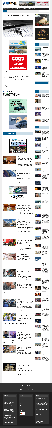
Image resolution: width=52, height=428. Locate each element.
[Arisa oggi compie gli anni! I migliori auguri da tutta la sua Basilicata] (38, 322)
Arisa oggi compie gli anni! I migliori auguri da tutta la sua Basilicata (45, 320)
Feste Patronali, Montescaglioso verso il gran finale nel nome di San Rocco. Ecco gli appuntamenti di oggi (45, 74)
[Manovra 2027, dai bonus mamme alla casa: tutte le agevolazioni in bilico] (9, 259)
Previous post (15, 379)
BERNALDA (24, 8)
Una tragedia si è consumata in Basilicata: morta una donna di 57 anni (45, 294)
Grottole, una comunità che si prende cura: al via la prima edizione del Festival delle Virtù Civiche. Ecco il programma (45, 345)
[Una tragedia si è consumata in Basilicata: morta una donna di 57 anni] (38, 295)
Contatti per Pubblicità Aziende (41, 409)
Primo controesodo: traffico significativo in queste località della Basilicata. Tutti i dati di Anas (25, 302)
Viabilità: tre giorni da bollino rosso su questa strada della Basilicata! (45, 201)
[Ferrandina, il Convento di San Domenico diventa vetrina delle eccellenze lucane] (38, 121)
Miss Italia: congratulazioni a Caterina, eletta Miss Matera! (45, 108)
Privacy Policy (38, 414)
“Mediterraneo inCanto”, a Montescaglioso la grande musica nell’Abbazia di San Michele (23, 222)
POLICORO (16, 8)
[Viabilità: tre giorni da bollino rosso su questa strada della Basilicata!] (38, 202)
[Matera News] (10, 3)
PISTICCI (20, 8)
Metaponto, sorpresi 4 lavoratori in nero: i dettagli (45, 151)
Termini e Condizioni (39, 411)
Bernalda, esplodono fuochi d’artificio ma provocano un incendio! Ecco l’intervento (24, 242)
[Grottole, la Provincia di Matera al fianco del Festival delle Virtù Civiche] (9, 162)
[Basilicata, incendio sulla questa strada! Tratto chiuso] (38, 184)
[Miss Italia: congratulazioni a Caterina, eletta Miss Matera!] (38, 109)
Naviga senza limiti (39, 419)
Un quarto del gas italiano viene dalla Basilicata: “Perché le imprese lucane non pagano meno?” (24, 349)
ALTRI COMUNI (29, 8)
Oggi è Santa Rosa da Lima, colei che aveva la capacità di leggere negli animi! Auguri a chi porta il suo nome (45, 102)
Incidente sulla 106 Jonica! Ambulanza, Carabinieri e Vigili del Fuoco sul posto (45, 95)
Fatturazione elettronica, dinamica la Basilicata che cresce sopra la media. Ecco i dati (24, 273)
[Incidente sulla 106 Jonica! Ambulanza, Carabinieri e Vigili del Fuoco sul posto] (38, 96)
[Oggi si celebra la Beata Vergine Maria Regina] (38, 164)
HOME (4, 8)
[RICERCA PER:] (44, 11)
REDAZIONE (33, 8)
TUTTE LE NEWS (8, 8)
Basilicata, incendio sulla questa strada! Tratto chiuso (45, 182)
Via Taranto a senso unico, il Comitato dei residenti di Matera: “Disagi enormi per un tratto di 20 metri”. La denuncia (45, 238)
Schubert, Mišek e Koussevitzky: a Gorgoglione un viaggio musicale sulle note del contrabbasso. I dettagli (45, 246)
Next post (22, 379)
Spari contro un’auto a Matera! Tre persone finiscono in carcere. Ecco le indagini (24, 173)
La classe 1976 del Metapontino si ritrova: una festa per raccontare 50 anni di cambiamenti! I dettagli (45, 359)
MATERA (13, 8)
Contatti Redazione (39, 416)
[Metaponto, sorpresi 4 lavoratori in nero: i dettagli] (38, 152)
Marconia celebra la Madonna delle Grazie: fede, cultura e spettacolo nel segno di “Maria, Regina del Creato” (24, 207)
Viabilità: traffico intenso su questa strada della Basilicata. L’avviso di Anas (45, 48)
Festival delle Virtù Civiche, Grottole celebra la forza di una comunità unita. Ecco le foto (25, 367)
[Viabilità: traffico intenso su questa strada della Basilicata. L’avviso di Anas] (38, 50)
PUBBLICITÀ (38, 8)
